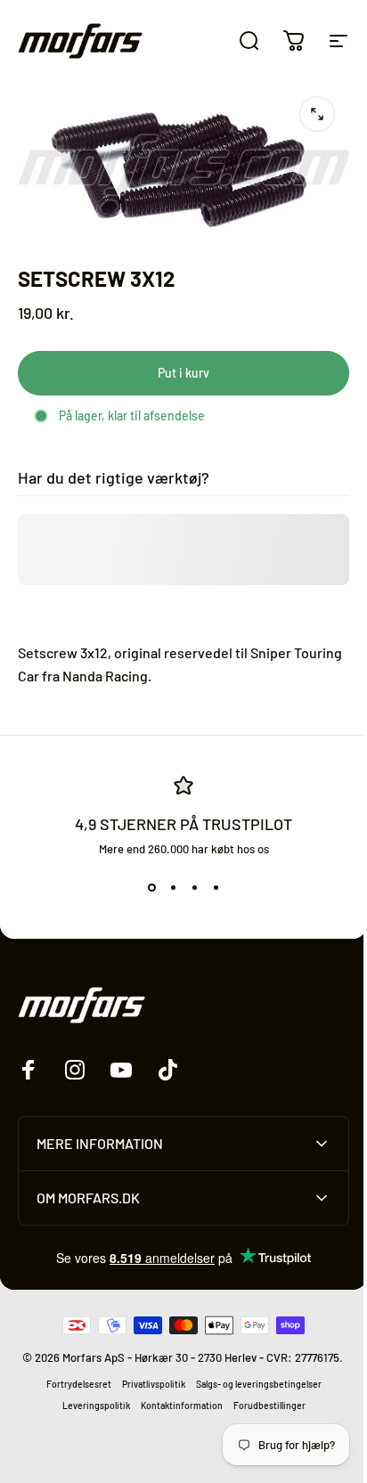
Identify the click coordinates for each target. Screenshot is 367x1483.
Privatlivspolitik (146, 1392)
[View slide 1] (151, 888)
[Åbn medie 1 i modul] (317, 114)
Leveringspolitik (89, 1413)
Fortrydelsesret (71, 1392)
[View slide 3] (194, 888)
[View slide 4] (215, 888)
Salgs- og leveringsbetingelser (251, 1392)
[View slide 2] (173, 888)
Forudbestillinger (262, 1413)
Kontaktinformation (175, 1413)
